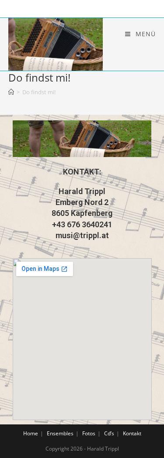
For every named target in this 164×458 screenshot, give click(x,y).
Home (30, 433)
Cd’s (109, 433)
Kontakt (132, 433)
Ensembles (60, 433)
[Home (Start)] (11, 92)
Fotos (88, 433)
